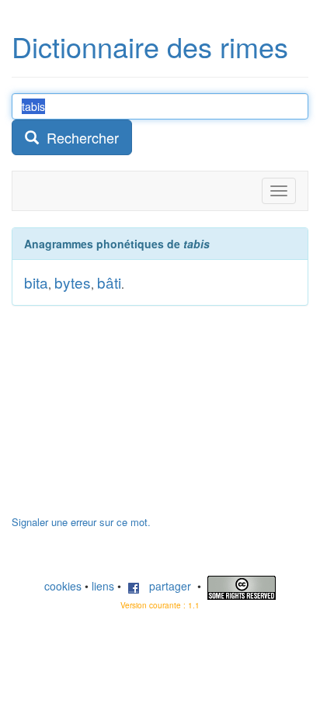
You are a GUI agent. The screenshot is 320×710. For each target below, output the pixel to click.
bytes (72, 282)
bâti (109, 282)
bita (36, 282)
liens (103, 586)
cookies (63, 586)
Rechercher (79, 137)
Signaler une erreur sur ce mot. (81, 521)
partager (165, 586)
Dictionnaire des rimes (150, 46)
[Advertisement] (128, 418)
